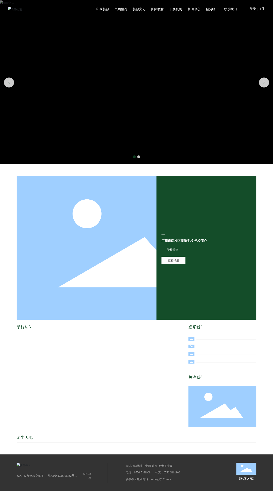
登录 (253, 9)
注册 (261, 9)
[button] (134, 156)
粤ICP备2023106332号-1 (62, 475)
